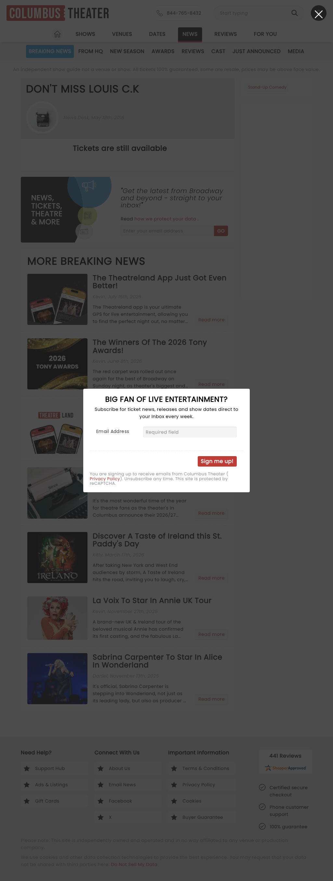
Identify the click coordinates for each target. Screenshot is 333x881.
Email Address (112, 431)
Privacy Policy (105, 479)
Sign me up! (217, 461)
